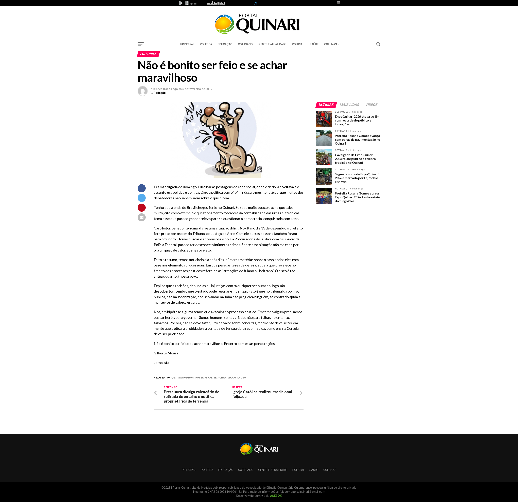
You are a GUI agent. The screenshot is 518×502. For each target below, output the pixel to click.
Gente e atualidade (272, 44)
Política (206, 44)
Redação (160, 92)
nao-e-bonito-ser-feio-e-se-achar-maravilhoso (212, 377)
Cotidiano (245, 44)
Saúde (314, 44)
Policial (298, 44)
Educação (225, 44)
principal (187, 44)
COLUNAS (330, 44)
